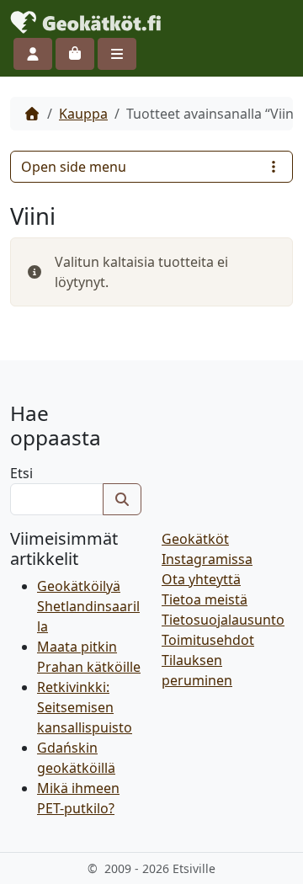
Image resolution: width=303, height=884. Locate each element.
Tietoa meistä (204, 599)
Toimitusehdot (208, 640)
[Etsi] (122, 499)
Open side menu (73, 166)
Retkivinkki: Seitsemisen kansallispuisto (84, 707)
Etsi (21, 473)
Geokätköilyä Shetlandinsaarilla (88, 606)
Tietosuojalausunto (223, 619)
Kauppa (83, 113)
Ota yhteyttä (201, 579)
